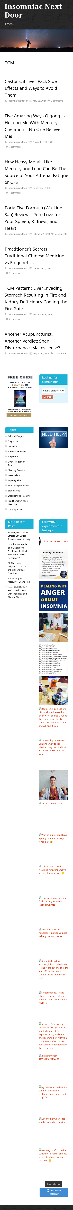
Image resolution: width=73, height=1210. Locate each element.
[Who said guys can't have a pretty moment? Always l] (53, 848)
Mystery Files (14, 480)
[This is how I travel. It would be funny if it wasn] (53, 880)
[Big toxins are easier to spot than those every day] (53, 659)
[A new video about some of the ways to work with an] (53, 596)
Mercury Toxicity (16, 470)
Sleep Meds (14, 490)
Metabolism (14, 475)
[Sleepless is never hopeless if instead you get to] (53, 943)
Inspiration (13, 456)
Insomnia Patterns (17, 451)
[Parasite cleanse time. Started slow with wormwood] (53, 627)
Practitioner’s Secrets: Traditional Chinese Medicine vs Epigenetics (34, 256)
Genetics (12, 446)
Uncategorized (15, 509)
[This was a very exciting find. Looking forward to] (53, 911)
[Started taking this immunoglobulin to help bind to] (53, 974)
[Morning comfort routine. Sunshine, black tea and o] (53, 1163)
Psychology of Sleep (18, 485)
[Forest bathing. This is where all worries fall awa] (53, 1006)
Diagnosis (13, 441)
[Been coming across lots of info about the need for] (53, 722)
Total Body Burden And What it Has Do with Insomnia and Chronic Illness (17, 592)
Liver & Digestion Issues (16, 463)
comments (57, 100)
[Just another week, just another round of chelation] (53, 1132)
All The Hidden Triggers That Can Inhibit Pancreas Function (17, 568)
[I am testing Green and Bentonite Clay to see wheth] (53, 753)
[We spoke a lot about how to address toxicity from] (53, 564)
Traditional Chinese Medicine (18, 502)
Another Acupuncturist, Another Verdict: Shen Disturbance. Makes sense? (32, 341)
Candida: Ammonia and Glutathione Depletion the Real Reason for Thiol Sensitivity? (17, 551)
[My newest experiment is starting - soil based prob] (53, 1100)
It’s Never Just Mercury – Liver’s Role (19, 580)
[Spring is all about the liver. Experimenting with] (53, 690)
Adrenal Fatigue (16, 436)
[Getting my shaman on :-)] (53, 785)
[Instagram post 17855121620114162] (53, 1069)
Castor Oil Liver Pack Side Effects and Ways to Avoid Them (31, 88)
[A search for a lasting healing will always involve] (53, 1037)
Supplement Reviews (19, 495)
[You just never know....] (53, 816)
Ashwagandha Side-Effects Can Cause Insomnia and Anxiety (19, 536)
